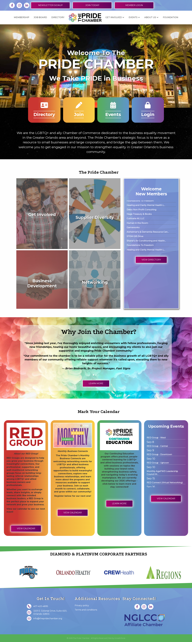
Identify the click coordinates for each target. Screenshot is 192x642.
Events (133, 17)
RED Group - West (156, 477)
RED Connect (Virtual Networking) (165, 460)
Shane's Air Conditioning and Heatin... (146, 218)
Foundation (170, 17)
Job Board (40, 17)
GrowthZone (119, 638)
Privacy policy (82, 605)
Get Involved (113, 17)
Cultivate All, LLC (135, 240)
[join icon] (79, 107)
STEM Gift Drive (135, 214)
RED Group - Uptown (158, 440)
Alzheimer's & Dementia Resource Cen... (148, 209)
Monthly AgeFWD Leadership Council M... (162, 450)
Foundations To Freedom (140, 223)
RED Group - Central (157, 485)
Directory (57, 17)
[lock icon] (148, 107)
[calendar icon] (113, 107)
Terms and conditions (86, 610)
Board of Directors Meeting (161, 469)
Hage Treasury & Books (139, 236)
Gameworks (133, 205)
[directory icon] (44, 107)
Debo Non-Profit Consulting (141, 231)
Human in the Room (137, 245)
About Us (150, 17)
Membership (21, 17)
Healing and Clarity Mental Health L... (146, 227)
